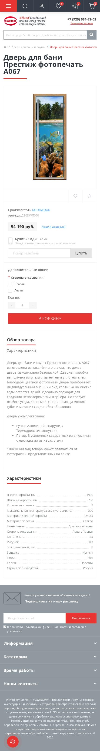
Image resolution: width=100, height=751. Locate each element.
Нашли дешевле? (54, 227)
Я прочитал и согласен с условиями (46, 629)
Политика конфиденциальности (45, 627)
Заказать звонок (81, 23)
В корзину (50, 318)
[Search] (91, 34)
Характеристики (21, 350)
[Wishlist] (75, 196)
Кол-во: (14, 297)
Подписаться (81, 618)
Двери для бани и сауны (28, 47)
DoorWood (41, 210)
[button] (41, 6)
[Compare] (89, 196)
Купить (81, 253)
